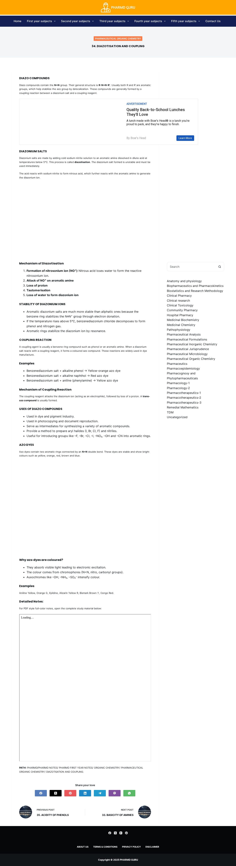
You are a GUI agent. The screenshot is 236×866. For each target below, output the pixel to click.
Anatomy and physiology (184, 281)
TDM (170, 412)
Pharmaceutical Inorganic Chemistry (192, 344)
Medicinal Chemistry (181, 325)
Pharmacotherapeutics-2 (184, 397)
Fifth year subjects (183, 21)
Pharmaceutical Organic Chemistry (118, 38)
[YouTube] (120, 833)
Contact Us (213, 21)
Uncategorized (177, 417)
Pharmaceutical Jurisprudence (188, 349)
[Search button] (219, 266)
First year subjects (39, 21)
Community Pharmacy (182, 310)
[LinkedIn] (85, 793)
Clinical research (178, 300)
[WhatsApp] (129, 793)
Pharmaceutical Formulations (187, 339)
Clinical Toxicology (180, 305)
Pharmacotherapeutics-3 (184, 402)
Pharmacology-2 (178, 388)
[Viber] (115, 793)
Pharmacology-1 (178, 383)
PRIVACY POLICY (131, 846)
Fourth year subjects (148, 21)
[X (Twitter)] (56, 793)
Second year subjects (75, 21)
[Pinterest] (70, 793)
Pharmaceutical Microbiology (187, 354)
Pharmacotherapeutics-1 (184, 393)
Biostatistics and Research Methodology (195, 291)
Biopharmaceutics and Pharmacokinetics (195, 286)
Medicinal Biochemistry (183, 320)
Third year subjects (112, 21)
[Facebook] (41, 793)
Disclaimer (152, 846)
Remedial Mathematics (182, 407)
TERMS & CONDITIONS (105, 846)
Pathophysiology (178, 329)
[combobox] (191, 266)
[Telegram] (100, 793)
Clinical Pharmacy (179, 295)
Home (17, 21)
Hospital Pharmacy (180, 315)
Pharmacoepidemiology (183, 368)
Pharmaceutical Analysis (184, 334)
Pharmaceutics (177, 364)
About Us (82, 846)
